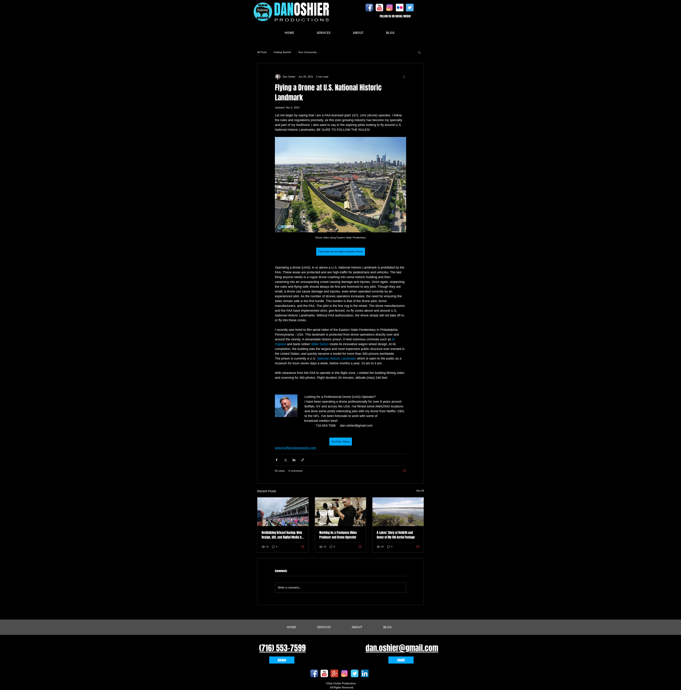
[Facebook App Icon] (369, 7)
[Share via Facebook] (276, 460)
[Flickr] (399, 7)
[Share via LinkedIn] (294, 460)
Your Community (307, 52)
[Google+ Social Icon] (334, 673)
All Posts (262, 52)
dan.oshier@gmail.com (402, 648)
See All (420, 490)
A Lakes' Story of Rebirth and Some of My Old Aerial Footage (396, 535)
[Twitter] (410, 7)
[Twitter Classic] (354, 673)
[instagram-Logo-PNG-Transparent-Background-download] (389, 7)
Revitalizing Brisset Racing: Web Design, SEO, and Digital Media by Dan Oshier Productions (282, 535)
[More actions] (404, 76)
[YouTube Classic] (379, 7)
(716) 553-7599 (282, 648)
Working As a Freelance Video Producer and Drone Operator (338, 535)
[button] (419, 52)
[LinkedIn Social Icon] (365, 673)
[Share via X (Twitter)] (285, 460)
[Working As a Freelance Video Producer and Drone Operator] (340, 511)
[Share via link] (302, 460)
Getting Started (282, 52)
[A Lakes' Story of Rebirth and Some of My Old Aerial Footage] (398, 511)
